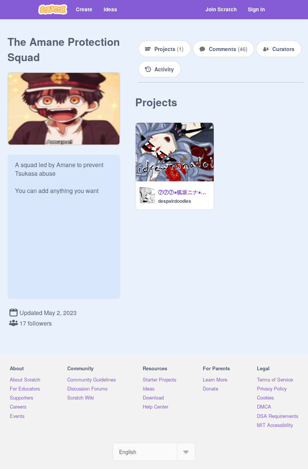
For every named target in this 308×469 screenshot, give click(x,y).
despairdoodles (174, 201)
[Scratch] (53, 9)
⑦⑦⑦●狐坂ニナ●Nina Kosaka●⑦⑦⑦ (183, 192)
